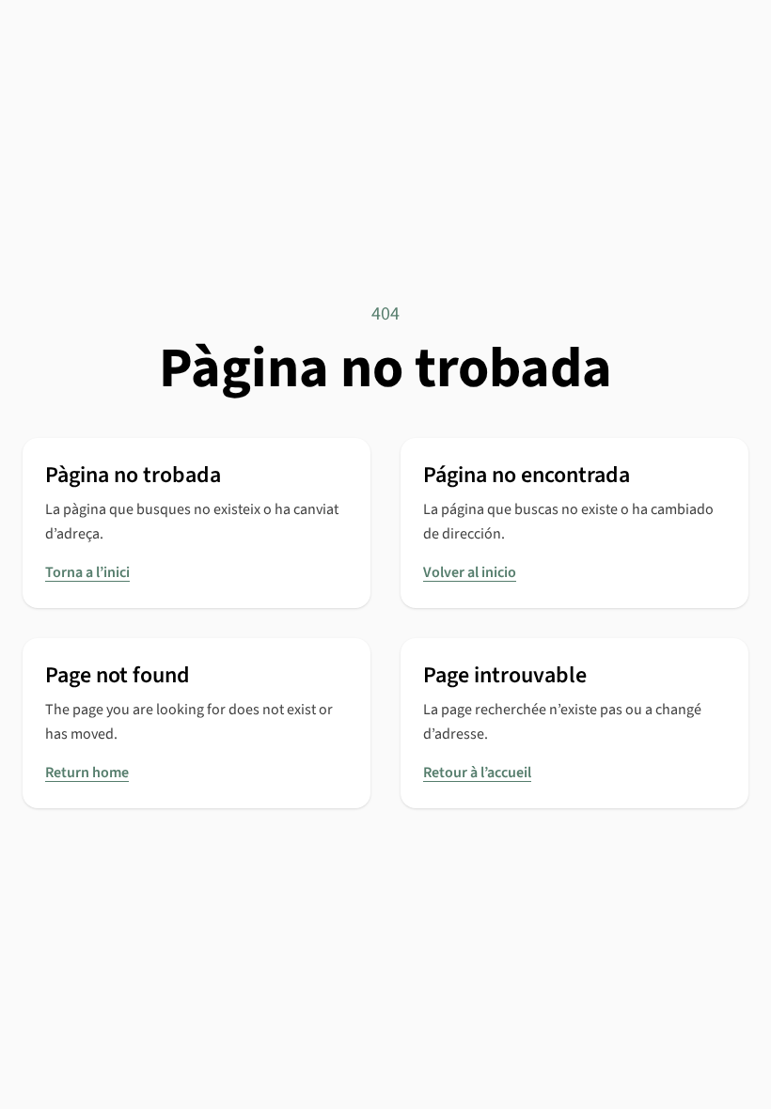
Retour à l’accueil (477, 772)
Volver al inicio (469, 572)
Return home (87, 772)
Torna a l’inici (87, 572)
